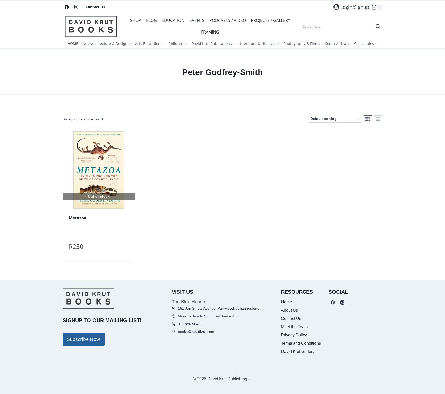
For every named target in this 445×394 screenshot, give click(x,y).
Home (286, 302)
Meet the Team (294, 327)
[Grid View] (368, 119)
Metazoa (78, 218)
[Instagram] (76, 7)
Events (197, 20)
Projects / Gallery (270, 20)
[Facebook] (67, 7)
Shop (135, 20)
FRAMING (210, 32)
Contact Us (95, 6)
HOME (72, 43)
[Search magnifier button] (378, 26)
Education (173, 20)
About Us (289, 310)
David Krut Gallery (297, 351)
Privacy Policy (294, 335)
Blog (151, 20)
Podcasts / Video (227, 20)
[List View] (378, 119)
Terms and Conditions (301, 343)
